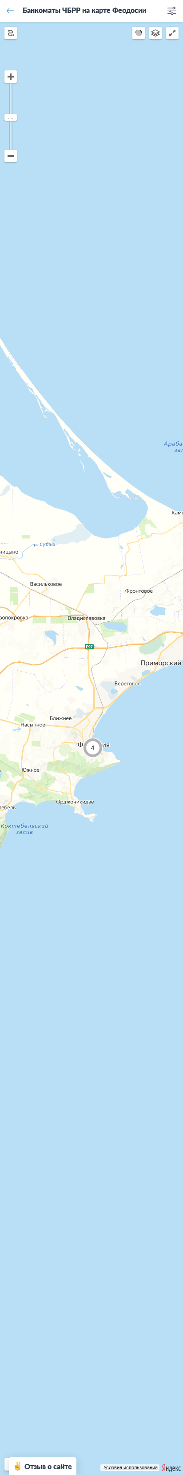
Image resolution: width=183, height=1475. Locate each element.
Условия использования (130, 1467)
